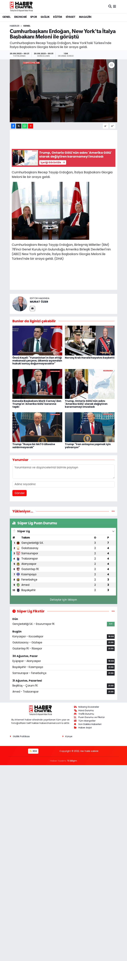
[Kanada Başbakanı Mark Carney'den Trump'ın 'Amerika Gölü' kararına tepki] (37, 384)
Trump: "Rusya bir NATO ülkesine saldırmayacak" (33, 445)
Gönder (20, 493)
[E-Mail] (32, 308)
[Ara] (110, 6)
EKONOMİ (20, 17)
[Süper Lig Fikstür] (113, 611)
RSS (34, 751)
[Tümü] (113, 511)
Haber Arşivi (85, 727)
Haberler (14, 25)
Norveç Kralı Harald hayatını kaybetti (89, 357)
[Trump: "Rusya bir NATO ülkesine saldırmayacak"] (37, 427)
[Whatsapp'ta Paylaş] (24, 126)
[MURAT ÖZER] (19, 303)
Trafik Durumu (86, 713)
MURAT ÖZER (39, 302)
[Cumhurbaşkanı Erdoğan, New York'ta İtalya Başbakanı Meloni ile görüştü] (63, 90)
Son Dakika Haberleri (89, 724)
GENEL (6, 17)
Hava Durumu (86, 710)
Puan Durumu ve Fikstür (91, 717)
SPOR (33, 17)
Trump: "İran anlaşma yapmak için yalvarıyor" (88, 445)
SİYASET (70, 17)
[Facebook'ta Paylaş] (13, 126)
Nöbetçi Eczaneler (88, 706)
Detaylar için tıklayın (63, 600)
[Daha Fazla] (30, 126)
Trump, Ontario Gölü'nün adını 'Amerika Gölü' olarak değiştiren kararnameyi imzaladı (86, 404)
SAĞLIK (45, 17)
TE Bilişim (72, 760)
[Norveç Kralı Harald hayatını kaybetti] (90, 340)
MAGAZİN (85, 17)
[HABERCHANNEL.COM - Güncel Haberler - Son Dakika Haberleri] (21, 6)
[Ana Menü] (114, 6)
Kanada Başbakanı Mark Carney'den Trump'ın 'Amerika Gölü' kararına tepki (36, 404)
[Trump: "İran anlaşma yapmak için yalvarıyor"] (90, 427)
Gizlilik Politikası (21, 736)
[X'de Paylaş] (18, 126)
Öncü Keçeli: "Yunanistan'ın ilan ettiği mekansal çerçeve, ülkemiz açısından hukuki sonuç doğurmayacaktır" (37, 360)
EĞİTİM (57, 17)
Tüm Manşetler (87, 720)
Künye (68, 736)
